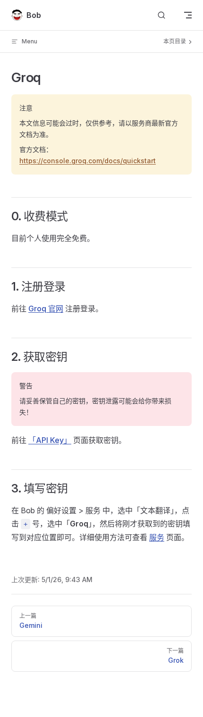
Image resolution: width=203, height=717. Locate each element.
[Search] (161, 15)
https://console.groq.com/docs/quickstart (87, 161)
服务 (156, 537)
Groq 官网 (45, 308)
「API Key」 (49, 440)
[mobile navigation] (188, 15)
